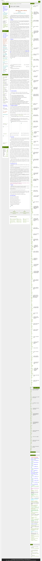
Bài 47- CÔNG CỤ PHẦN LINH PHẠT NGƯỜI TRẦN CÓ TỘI (36, 219)
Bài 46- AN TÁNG (36, 214)
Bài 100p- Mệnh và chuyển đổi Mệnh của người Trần (36, 423)
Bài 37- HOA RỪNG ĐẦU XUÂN (35, 191)
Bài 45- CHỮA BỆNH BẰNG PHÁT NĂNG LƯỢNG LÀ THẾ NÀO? (36, 207)
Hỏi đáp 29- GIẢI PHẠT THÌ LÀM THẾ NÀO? (34, 513)
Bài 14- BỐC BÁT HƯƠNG (36, 76)
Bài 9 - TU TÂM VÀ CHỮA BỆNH (36, 54)
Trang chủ (3, 1)
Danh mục (7, 1)
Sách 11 (4, 101)
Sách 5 (4, 87)
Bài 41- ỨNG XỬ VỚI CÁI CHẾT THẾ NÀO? (35, 280)
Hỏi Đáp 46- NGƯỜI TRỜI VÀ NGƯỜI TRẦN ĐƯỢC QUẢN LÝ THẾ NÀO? (35, 529)
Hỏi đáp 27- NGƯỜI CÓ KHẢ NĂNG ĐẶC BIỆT (35, 508)
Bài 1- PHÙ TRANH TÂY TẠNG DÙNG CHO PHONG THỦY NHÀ (36, 12)
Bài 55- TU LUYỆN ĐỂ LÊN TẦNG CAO (35, 259)
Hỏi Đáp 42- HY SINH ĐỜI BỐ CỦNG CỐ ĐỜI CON (35, 525)
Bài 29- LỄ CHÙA (36, 148)
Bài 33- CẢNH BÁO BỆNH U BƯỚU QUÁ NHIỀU (36, 180)
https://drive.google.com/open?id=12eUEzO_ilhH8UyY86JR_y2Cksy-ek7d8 (5, 26)
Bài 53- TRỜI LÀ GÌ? (35, 352)
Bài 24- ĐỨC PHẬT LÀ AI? (36, 375)
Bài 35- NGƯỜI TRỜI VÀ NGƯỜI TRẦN (35, 174)
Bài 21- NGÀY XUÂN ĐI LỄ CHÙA (35, 121)
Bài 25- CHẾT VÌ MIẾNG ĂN (36, 136)
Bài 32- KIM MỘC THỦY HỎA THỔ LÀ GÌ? (36, 160)
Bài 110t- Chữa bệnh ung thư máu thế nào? (13, 222)
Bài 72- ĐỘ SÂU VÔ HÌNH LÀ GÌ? (35, 330)
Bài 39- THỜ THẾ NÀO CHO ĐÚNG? (36, 196)
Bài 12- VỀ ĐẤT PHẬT (19, 115)
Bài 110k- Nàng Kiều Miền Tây (36, 446)
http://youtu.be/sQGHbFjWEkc (35, 548)
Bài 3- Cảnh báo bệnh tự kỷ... (35, 6)
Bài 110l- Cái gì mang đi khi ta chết (36, 440)
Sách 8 (4, 93)
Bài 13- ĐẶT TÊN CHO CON (35, 71)
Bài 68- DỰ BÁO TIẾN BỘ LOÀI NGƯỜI (36, 342)
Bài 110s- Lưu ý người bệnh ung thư (19, 221)
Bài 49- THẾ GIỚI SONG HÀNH (36, 234)
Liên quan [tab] (38, 387)
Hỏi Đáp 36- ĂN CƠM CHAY (34, 522)
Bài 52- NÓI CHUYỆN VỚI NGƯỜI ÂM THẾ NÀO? (36, 246)
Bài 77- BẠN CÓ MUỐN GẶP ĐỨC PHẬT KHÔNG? (36, 369)
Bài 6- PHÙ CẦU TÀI (35, 27)
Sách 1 (4, 76)
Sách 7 (4, 90)
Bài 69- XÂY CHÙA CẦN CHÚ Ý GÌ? (36, 324)
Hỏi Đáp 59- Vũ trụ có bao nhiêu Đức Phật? (34, 539)
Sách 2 (4, 79)
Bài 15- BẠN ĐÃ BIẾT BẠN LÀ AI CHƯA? (35, 81)
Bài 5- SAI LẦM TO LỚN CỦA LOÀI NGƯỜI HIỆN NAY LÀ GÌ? (36, 39)
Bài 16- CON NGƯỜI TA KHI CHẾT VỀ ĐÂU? (35, 88)
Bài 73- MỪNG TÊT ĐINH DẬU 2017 (36, 356)
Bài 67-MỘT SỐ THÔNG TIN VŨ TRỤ (36, 363)
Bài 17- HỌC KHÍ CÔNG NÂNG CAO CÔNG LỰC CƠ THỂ (36, 95)
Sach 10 (4, 98)
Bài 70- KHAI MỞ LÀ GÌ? (36, 337)
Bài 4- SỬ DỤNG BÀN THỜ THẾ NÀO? (36, 20)
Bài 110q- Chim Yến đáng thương (26, 221)
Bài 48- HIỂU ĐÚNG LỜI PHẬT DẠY (36, 228)
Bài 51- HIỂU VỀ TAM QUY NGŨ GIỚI (36, 251)
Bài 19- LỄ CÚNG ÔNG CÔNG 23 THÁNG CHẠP (36, 109)
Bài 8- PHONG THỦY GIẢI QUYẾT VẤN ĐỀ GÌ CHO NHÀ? (36, 32)
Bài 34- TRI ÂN (36, 186)
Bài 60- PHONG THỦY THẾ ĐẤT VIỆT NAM (36, 265)
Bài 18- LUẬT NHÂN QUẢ (35, 104)
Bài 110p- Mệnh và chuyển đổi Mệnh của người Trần (36, 414)
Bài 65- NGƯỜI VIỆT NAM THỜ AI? (36, 307)
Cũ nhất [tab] (35, 387)
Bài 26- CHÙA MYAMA (36, 141)
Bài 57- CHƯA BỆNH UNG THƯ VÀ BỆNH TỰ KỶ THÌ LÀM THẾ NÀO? (35, 296)
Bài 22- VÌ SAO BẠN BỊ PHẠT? (35, 126)
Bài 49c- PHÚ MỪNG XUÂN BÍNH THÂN (35, 240)
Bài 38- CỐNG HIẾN (35, 313)
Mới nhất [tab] (32, 387)
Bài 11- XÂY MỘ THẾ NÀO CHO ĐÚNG (36, 59)
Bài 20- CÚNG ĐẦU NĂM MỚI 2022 (36, 115)
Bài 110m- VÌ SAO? (36, 436)
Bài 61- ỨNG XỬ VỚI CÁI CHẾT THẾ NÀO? (35, 288)
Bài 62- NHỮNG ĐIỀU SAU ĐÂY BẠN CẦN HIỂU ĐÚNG (36, 272)
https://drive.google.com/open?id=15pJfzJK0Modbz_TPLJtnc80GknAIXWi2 (5, 17)
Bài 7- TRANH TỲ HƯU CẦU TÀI (36, 48)
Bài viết (15, 3)
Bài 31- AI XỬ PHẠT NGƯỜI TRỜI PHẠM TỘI (36, 317)
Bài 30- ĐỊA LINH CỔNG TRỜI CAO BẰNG (36, 153)
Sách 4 (4, 84)
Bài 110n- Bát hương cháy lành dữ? (36, 431)
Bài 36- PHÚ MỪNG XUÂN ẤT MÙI (36, 167)
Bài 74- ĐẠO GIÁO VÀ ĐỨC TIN (36, 381)
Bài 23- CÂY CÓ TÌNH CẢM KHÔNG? (36, 132)
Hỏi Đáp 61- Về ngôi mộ (36, 403)
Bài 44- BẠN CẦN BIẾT (36, 202)
